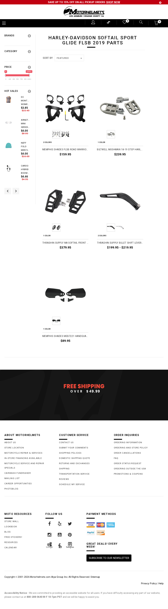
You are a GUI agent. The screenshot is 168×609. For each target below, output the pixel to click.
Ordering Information (128, 442)
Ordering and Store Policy (131, 447)
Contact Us (66, 442)
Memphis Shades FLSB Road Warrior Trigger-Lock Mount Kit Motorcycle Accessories (65, 149)
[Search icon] (139, 22)
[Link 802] (60, 524)
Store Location (14, 447)
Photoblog (11, 489)
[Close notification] (160, 2)
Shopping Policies (70, 453)
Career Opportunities (18, 483)
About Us (10, 442)
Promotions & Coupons (128, 474)
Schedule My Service (72, 484)
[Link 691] (8, 122)
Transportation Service (74, 474)
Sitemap (95, 576)
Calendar (10, 547)
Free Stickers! (13, 537)
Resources (11, 542)
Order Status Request (128, 463)
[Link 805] (60, 535)
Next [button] (16, 191)
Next (83, 134)
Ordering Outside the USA (130, 468)
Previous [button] (7, 191)
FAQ (116, 458)
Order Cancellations (127, 453)
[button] (156, 24)
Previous (47, 134)
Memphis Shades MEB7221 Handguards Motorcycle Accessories (65, 336)
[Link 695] (8, 168)
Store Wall (11, 521)
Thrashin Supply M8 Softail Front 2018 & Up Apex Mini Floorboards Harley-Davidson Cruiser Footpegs (65, 242)
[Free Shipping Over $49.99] (84, 388)
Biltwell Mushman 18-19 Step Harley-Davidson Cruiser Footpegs (120, 149)
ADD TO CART (81, 255)
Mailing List (12, 478)
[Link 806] (70, 535)
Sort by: (48, 57)
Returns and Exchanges (74, 463)
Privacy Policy (149, 583)
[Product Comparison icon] (109, 23)
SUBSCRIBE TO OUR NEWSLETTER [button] (109, 558)
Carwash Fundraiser (17, 473)
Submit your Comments (73, 447)
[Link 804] (49, 535)
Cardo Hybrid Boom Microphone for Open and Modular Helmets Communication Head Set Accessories (25, 170)
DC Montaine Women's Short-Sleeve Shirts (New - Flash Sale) (25, 101)
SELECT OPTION (80, 162)
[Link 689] (8, 99)
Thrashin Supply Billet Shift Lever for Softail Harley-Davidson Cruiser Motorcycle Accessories (120, 242)
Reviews (64, 479)
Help (161, 583)
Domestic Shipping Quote (74, 458)
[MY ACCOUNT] (93, 22)
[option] (17, 106)
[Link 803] (70, 524)
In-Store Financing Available (23, 458)
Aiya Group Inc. (59, 576)
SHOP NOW (113, 2)
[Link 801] (49, 524)
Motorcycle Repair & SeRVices (23, 453)
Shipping (64, 468)
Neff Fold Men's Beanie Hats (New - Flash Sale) (25, 147)
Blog (7, 532)
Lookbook (10, 526)
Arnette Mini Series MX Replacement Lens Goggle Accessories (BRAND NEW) (25, 124)
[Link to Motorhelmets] (84, 12)
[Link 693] (8, 145)
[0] (124, 22)
